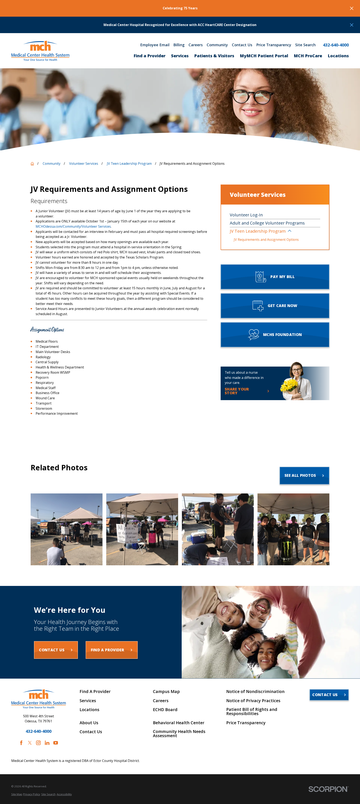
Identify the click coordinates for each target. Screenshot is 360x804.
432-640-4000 (336, 45)
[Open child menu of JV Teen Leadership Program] (289, 231)
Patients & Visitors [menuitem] (214, 56)
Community (217, 45)
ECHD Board (165, 710)
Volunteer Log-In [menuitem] (246, 215)
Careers (196, 45)
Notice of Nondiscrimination (255, 691)
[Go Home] (32, 163)
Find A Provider (95, 691)
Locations (89, 710)
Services (88, 701)
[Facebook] (21, 742)
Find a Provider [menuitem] (149, 56)
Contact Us (242, 45)
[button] (66, 529)
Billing (179, 45)
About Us (89, 723)
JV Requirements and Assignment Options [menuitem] (266, 239)
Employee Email (155, 45)
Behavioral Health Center (178, 723)
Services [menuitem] (180, 56)
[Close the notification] (351, 8)
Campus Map (166, 691)
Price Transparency (273, 45)
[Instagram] (38, 742)
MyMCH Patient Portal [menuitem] (264, 56)
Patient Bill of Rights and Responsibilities (251, 711)
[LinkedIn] (47, 742)
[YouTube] (55, 742)
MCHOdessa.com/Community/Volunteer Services (73, 226)
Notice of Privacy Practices (253, 701)
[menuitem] (16, 794)
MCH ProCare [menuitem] (308, 56)
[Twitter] (30, 742)
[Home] (40, 51)
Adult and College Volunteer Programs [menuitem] (267, 223)
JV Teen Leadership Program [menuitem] (258, 231)
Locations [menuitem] (338, 56)
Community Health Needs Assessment (179, 733)
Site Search (305, 45)
